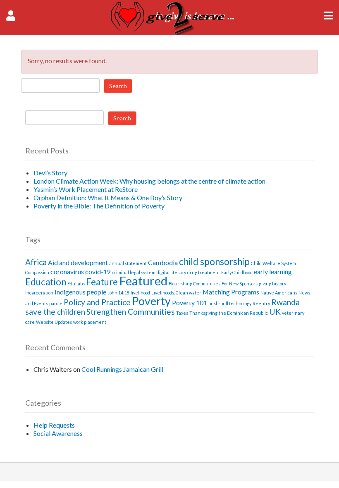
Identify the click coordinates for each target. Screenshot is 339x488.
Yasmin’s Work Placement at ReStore (85, 189)
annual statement (128, 263)
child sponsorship (214, 261)
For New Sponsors (240, 283)
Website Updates (54, 322)
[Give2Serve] (169, 32)
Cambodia (163, 262)
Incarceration (39, 292)
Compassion (37, 272)
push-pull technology (229, 303)
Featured (143, 280)
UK (275, 311)
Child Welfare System (273, 263)
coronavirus (67, 271)
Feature (102, 281)
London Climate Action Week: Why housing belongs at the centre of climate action (149, 181)
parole (55, 303)
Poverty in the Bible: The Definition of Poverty (99, 206)
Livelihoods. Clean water (176, 292)
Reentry (261, 303)
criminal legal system (133, 272)
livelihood (140, 292)
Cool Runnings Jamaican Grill (122, 369)
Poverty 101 (189, 302)
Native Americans (278, 292)
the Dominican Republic (243, 313)
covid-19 (98, 271)
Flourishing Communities (194, 283)
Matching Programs (231, 292)
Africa (36, 262)
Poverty (151, 301)
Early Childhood (237, 272)
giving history (272, 283)
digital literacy (171, 272)
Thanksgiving (203, 313)
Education (45, 281)
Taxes (182, 313)
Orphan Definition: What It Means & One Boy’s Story (107, 197)
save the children (55, 311)
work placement (89, 322)
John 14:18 (118, 292)
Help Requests (54, 425)
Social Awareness (58, 433)
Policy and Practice (97, 302)
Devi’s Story (50, 173)
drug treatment (203, 272)
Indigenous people (80, 292)
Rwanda (285, 302)
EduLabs (76, 283)
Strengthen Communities (130, 311)
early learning (273, 271)
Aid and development (78, 262)
